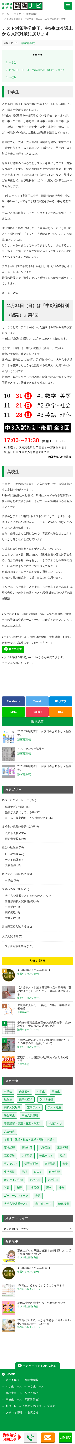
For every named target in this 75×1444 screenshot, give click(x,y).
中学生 (11, 62)
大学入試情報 (10, 936)
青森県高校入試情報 (14, 926)
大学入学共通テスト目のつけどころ (26, 895)
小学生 (41, 1091)
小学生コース (14, 1386)
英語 (62, 1155)
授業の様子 (25, 1099)
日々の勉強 (11, 854)
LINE (13, 711)
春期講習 (50, 1163)
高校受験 (10, 912)
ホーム (5, 14)
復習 (38, 1195)
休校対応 (53, 1179)
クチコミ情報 (14, 1412)
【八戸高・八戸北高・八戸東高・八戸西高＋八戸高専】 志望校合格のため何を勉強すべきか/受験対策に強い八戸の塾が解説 (37, 593)
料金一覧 (11, 1406)
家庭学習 (62, 1147)
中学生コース (36, 1386)
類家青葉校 (32, 14)
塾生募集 (9, 1115)
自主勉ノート (43, 1203)
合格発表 (35, 1179)
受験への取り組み (12, 889)
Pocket (37, 711)
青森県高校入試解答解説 (20, 901)
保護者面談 (31, 1163)
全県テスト (46, 1155)
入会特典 (9, 1131)
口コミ (38, 1171)
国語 (24, 1171)
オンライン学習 (13, 1179)
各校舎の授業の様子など (17, 826)
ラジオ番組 (46, 1099)
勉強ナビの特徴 (14, 806)
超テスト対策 (10, 293)
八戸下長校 (11, 833)
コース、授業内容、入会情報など (25, 817)
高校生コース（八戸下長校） (23, 1393)
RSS (60, 711)
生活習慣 (9, 1171)
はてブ (62, 701)
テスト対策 (54, 1107)
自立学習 (54, 1171)
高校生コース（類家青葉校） (23, 1399)
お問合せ (33, 1412)
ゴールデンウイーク (16, 1195)
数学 (65, 1163)
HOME (11, 1374)
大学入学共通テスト (16, 1203)
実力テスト (11, 1163)
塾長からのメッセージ (15, 800)
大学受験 (10, 918)
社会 (61, 1187)
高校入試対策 (12, 1107)
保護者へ (24, 1091)
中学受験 (10, 907)
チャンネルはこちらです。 (18, 662)
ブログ (17, 14)
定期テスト (34, 1107)
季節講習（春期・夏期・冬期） (23, 1123)
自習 (19, 1187)
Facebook (13, 701)
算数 (6, 1187)
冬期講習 (27, 1155)
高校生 (11, 77)
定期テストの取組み (14, 873)
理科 (49, 1187)
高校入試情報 (30, 1115)
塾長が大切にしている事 (20, 812)
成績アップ (55, 1123)
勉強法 (8, 1099)
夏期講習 (9, 1147)
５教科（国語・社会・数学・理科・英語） (29, 1139)
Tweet (37, 701)
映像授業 (63, 1203)
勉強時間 (27, 1147)
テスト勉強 (11, 859)
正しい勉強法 (10, 847)
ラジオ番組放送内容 (14, 946)
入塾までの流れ (31, 1406)
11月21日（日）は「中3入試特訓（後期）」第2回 (35, 70)
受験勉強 (10, 865)
